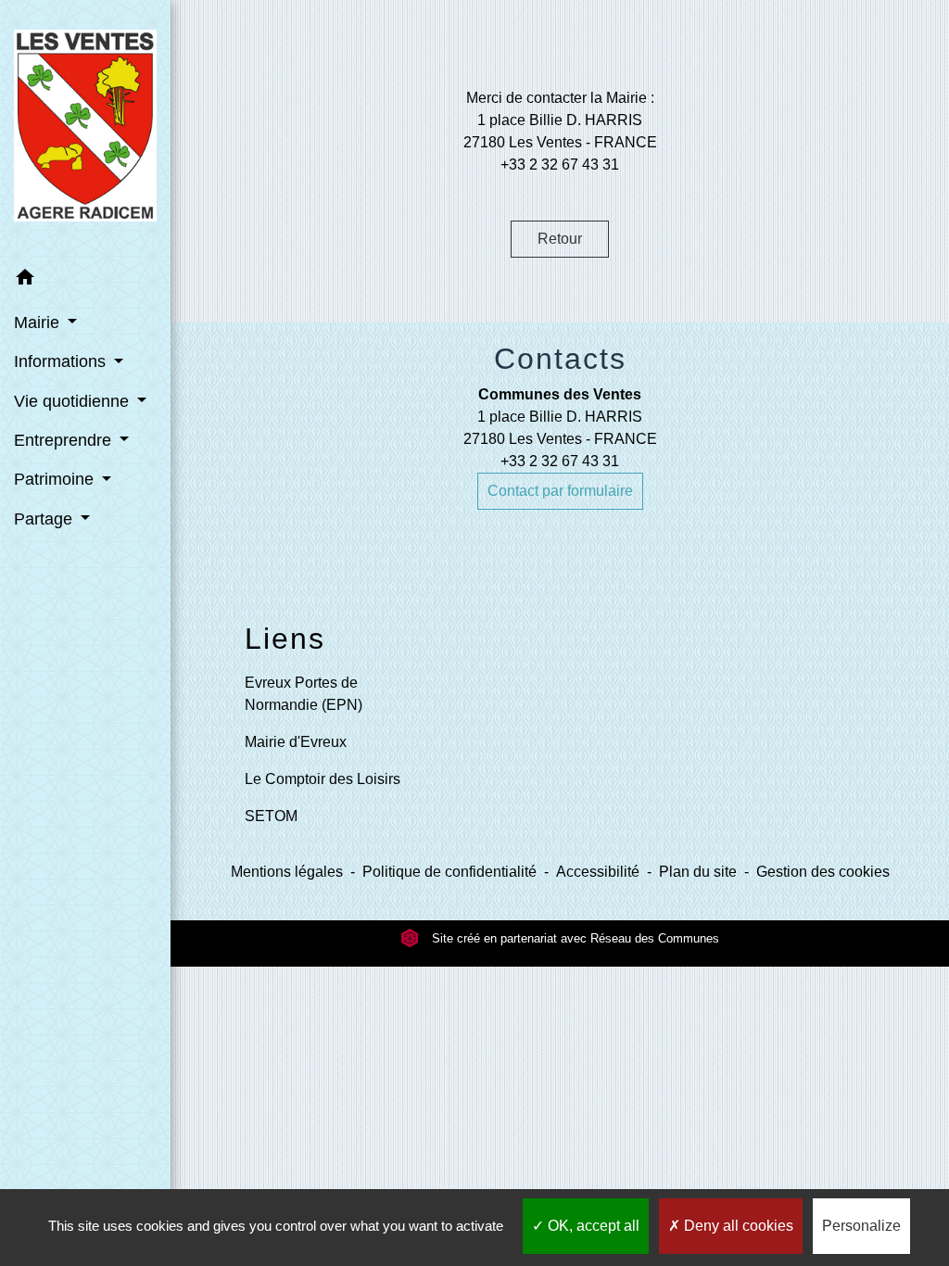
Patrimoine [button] (56, 479)
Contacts (560, 358)
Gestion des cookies (823, 872)
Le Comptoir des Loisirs (322, 779)
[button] (85, 280)
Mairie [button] (39, 322)
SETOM (271, 816)
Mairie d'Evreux (296, 742)
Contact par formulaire (560, 491)
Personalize (861, 1226)
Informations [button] (62, 361)
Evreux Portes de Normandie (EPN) (303, 694)
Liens (285, 638)
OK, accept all (591, 1226)
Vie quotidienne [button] (73, 401)
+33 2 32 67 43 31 (559, 461)
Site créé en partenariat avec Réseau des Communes (573, 938)
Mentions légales (287, 872)
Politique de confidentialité (449, 872)
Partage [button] (45, 519)
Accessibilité (597, 872)
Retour (560, 239)
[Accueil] (85, 129)
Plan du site (698, 872)
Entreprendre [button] (65, 440)
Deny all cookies (736, 1226)
